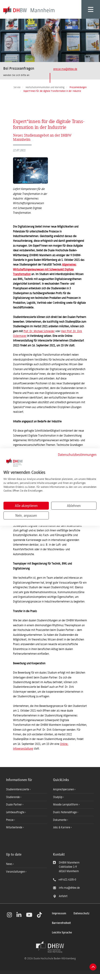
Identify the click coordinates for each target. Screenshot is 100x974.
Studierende (13, 797)
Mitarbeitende (14, 827)
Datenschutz (81, 913)
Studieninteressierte (18, 789)
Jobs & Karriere (62, 827)
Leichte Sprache (62, 932)
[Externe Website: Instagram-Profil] (9, 915)
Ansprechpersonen (64, 789)
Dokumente (60, 820)
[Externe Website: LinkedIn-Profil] (19, 915)
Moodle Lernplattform (66, 804)
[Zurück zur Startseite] (50, 947)
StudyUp (58, 797)
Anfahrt (63, 896)
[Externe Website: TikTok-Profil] (39, 915)
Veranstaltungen (15, 871)
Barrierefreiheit (61, 923)
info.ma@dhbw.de (69, 887)
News (9, 864)
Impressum (59, 913)
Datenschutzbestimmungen (77, 454)
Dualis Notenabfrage (65, 812)
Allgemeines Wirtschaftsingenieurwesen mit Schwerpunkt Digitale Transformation (44, 269)
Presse (10, 820)
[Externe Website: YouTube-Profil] (29, 915)
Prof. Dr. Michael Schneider (39, 331)
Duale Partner (14, 804)
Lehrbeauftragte (15, 812)
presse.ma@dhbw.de (65, 69)
